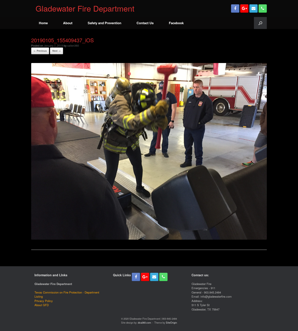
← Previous (40, 50)
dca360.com (144, 322)
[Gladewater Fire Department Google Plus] (244, 8)
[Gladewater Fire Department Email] (253, 8)
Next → (56, 50)
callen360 (73, 45)
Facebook (176, 22)
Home (43, 22)
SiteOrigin (171, 322)
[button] (260, 23)
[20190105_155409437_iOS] (149, 238)
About (67, 22)
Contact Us (145, 22)
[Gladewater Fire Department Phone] (263, 8)
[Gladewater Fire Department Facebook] (235, 8)
